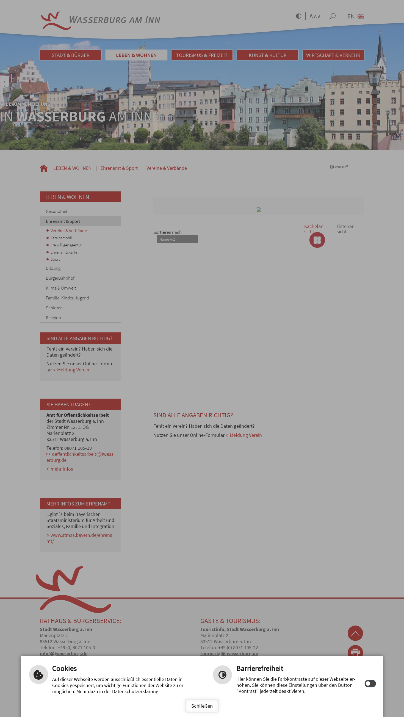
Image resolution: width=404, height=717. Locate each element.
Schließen (202, 705)
